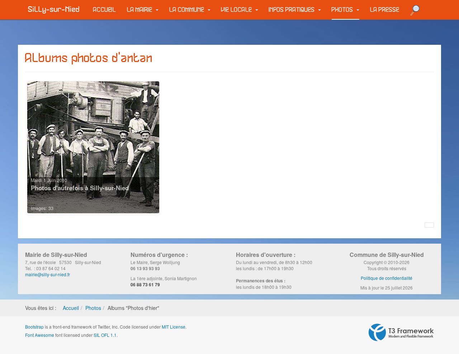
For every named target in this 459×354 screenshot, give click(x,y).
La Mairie (140, 10)
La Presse (384, 10)
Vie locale (237, 10)
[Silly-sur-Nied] (53, 9)
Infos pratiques (292, 10)
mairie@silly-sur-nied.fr (47, 274)
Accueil (104, 10)
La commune (187, 10)
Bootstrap (34, 327)
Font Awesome (39, 335)
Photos (343, 10)
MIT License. (174, 327)
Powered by (401, 332)
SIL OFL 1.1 (105, 335)
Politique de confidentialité (386, 278)
